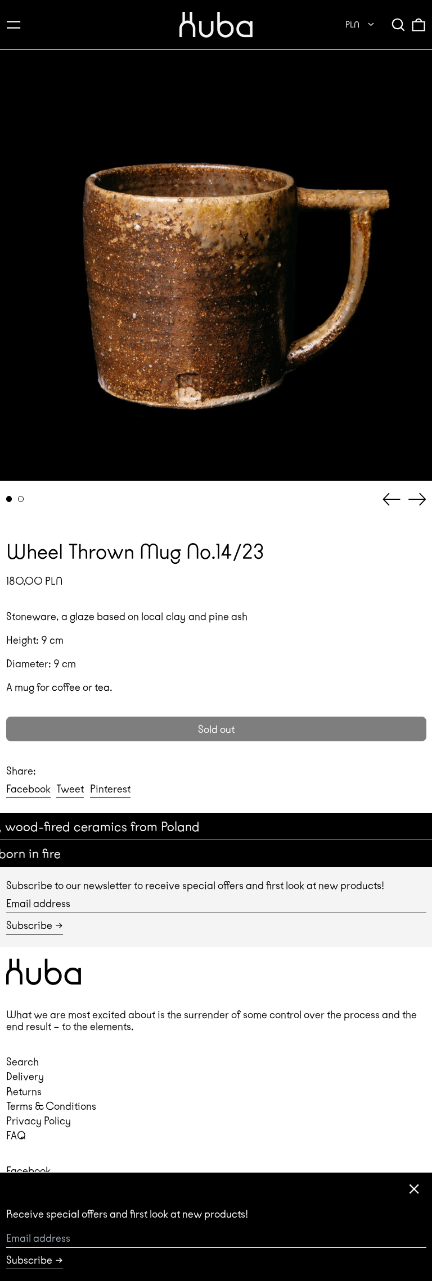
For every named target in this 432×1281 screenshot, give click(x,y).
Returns (24, 1091)
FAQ (16, 1135)
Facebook (28, 1171)
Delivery (25, 1076)
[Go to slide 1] (9, 499)
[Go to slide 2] (21, 499)
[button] (398, 24)
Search (22, 1061)
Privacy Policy (38, 1120)
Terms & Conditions (51, 1106)
